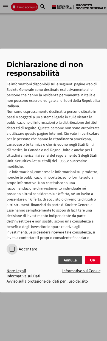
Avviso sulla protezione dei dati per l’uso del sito (47, 281)
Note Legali (16, 270)
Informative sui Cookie (81, 270)
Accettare (28, 249)
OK (92, 260)
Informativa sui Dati (23, 275)
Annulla (70, 260)
